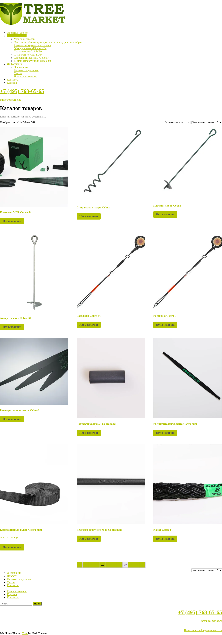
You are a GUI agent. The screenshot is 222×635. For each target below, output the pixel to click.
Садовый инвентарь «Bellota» (31, 57)
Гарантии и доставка (26, 70)
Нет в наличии (12, 221)
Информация (14, 63)
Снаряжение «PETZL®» (28, 54)
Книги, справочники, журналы (32, 60)
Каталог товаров (17, 35)
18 (119, 564)
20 (131, 564)
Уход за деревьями (24, 38)
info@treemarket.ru (10, 99)
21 (136, 564)
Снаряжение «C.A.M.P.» (28, 51)
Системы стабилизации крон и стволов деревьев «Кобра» (48, 42)
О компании (21, 67)
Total (25, 633)
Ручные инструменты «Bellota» (32, 45)
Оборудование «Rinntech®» (30, 48)
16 (108, 564)
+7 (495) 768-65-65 (22, 91)
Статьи (18, 73)
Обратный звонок (17, 32)
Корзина (12, 82)
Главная (4, 116)
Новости (12, 575)
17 (114, 564)
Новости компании (25, 76)
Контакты (13, 79)
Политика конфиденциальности (203, 630)
